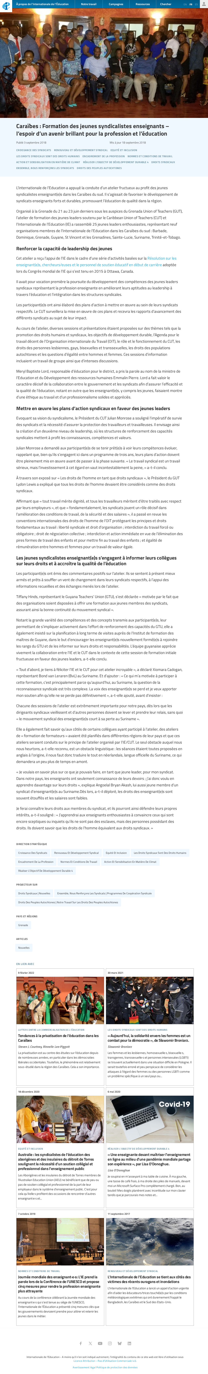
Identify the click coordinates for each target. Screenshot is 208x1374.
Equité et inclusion (116, 853)
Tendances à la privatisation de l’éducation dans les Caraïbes (60, 1020)
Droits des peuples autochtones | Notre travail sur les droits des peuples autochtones (68, 902)
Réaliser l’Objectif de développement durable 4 (45, 870)
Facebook (80, 1343)
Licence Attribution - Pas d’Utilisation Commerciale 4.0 (105, 1361)
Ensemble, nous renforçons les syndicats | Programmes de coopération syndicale (104, 893)
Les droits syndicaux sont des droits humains (160, 853)
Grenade (23, 925)
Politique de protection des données (117, 1367)
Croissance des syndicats (32, 853)
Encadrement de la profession (35, 862)
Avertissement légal (84, 1367)
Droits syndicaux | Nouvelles (34, 893)
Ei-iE (6, 6)
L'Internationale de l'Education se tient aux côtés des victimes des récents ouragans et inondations (150, 1258)
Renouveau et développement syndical (76, 853)
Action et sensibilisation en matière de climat (130, 862)
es (196, 4)
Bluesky (119, 1343)
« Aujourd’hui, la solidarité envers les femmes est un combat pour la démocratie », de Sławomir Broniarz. (150, 1024)
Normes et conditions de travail (79, 862)
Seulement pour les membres (204, 4)
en (185, 4)
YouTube (100, 1343)
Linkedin (129, 1343)
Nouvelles (23, 947)
